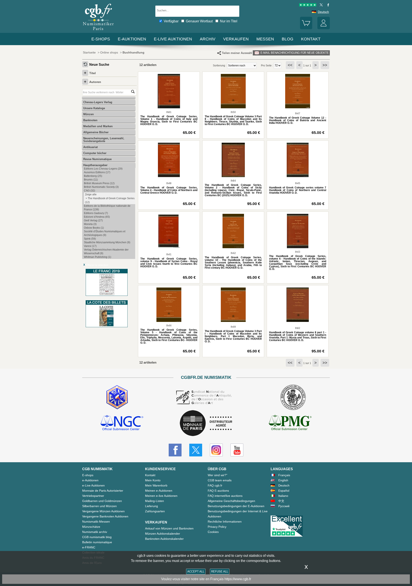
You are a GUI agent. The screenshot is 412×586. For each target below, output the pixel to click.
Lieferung (151, 506)
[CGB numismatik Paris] (98, 31)
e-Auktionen (132, 39)
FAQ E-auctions (218, 490)
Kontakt (150, 475)
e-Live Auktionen (173, 39)
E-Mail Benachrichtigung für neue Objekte (294, 52)
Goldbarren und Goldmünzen (102, 501)
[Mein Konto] (323, 28)
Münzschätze (91, 526)
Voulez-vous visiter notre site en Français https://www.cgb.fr (206, 579)
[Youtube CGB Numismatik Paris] (236, 450)
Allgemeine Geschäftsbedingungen (231, 501)
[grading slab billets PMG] (290, 423)
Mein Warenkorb (156, 485)
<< (290, 65)
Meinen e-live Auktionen (161, 495)
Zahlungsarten (155, 511)
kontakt (311, 39)
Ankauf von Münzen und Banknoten (169, 528)
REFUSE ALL (219, 571)
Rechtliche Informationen (225, 521)
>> (325, 65)
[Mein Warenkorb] (306, 28)
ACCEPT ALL (195, 571)
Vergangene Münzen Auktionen (103, 511)
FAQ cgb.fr (215, 485)
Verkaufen (236, 39)
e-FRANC (88, 547)
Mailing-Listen (154, 501)
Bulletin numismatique (97, 542)
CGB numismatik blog (97, 537)
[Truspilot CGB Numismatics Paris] (307, 5)
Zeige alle (91, 194)
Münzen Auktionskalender (162, 533)
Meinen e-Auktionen (158, 490)
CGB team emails (220, 480)
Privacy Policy (217, 526)
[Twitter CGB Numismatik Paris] (195, 450)
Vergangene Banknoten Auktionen (105, 516)
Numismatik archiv (94, 532)
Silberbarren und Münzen (99, 506)
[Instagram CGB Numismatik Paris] (216, 450)
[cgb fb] (327, 5)
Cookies (213, 532)
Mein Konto (153, 480)
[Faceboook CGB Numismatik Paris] (175, 450)
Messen (265, 39)
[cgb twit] (320, 5)
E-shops (100, 39)
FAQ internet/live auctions (225, 495)
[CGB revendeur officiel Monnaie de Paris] (206, 423)
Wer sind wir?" (217, 475)
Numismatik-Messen (96, 521)
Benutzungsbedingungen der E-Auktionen (236, 506)
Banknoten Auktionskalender (164, 538)
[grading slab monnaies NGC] (121, 423)
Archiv (207, 39)
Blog (287, 39)
